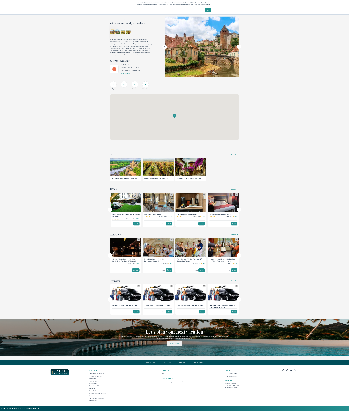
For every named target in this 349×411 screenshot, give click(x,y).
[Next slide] (239, 47)
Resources (92, 388)
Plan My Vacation (174, 343)
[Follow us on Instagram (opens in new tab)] (287, 370)
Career (91, 396)
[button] (125, 213)
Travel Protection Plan (95, 376)
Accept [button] (207, 10)
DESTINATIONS (150, 362)
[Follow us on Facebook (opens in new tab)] (283, 370)
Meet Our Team (93, 391)
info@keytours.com (232, 376)
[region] (125, 202)
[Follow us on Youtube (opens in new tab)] (291, 370)
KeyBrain (4, 408)
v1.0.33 (9, 408)
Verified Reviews (94, 381)
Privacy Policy (184, 6)
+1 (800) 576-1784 (232, 374)
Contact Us (92, 378)
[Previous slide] (164, 47)
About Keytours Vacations (97, 374)
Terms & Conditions (95, 386)
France (117, 20)
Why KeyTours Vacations (96, 398)
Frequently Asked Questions (97, 393)
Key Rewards (93, 401)
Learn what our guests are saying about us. (174, 382)
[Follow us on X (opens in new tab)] (295, 370)
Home (112, 20)
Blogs (163, 374)
